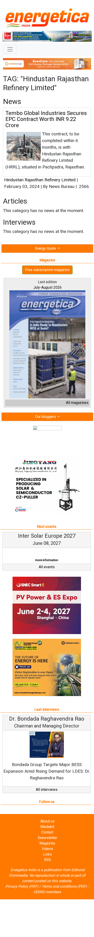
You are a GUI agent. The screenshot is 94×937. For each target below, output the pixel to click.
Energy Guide (46, 248)
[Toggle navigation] (10, 49)
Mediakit (47, 827)
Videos (47, 849)
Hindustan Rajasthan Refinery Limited (40, 179)
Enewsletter (47, 838)
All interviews (46, 789)
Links (47, 854)
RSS (47, 860)
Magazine (47, 843)
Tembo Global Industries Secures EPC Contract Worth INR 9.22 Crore (46, 119)
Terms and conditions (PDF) (64, 886)
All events (47, 567)
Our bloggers (46, 416)
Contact (47, 832)
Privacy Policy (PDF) (21, 886)
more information (46, 560)
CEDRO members (47, 892)
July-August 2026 (47, 287)
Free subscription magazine (47, 270)
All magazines (77, 402)
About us (47, 821)
